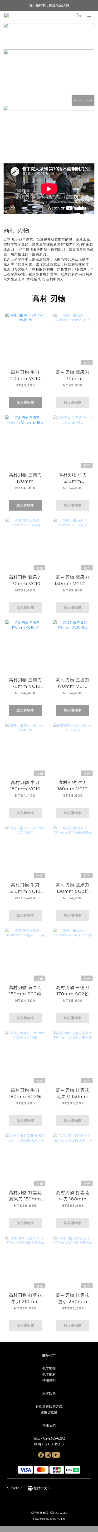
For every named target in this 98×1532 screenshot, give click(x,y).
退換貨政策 (49, 1412)
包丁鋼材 (49, 1374)
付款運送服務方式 (49, 1406)
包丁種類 (49, 1368)
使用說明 (49, 1380)
